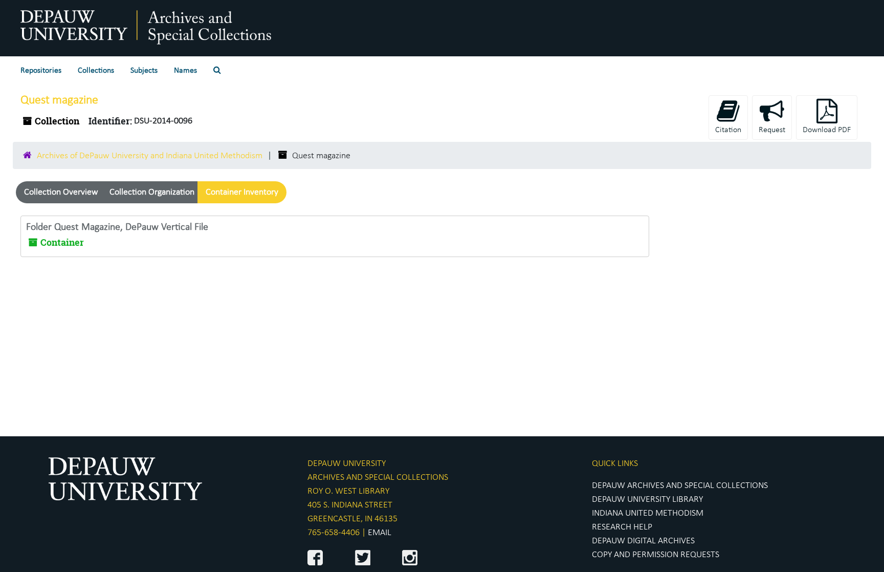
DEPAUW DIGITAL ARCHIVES (643, 541)
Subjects (144, 71)
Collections (96, 71)
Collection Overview (61, 192)
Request (772, 130)
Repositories (40, 71)
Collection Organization (151, 192)
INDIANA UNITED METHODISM (647, 513)
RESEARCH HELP (622, 527)
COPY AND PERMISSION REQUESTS (655, 555)
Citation (728, 130)
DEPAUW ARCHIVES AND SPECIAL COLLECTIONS (680, 486)
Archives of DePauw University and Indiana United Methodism (149, 156)
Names (185, 71)
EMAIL (379, 533)
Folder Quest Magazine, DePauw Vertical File (117, 227)
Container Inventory (242, 192)
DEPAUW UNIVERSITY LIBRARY (647, 499)
